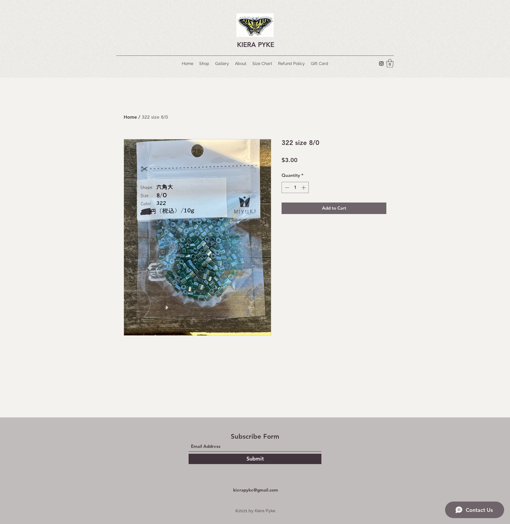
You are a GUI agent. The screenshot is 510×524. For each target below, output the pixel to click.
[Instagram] (381, 63)
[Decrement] (286, 187)
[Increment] (304, 187)
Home (130, 117)
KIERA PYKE (255, 45)
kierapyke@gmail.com (255, 490)
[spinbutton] (295, 187)
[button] (389, 63)
